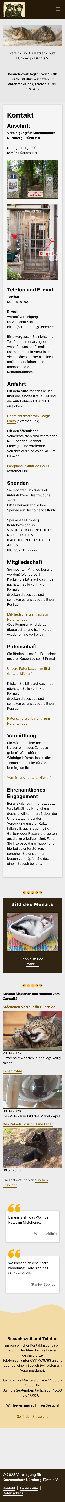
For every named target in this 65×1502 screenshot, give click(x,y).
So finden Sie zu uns (32, 1416)
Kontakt (9, 1488)
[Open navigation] (58, 9)
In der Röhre (12, 1071)
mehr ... (32, 964)
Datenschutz (13, 1493)
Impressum (29, 1488)
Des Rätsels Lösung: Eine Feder (28, 1124)
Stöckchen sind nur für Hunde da (29, 1007)
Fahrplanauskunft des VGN (28, 466)
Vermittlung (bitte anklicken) (29, 777)
